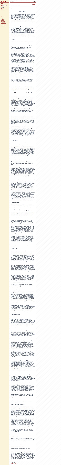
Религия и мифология (20, 6)
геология (2, 20)
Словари (2, 18)
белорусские (3, 9)
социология (3, 22)
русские (2, 8)
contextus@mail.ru (13, 463)
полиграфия (3, 21)
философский (3, 23)
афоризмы (2, 19)
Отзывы (33, 4)
